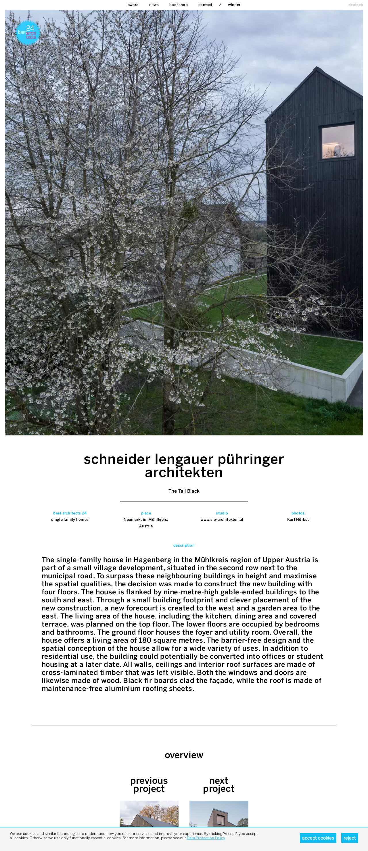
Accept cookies (318, 838)
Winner (234, 5)
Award (133, 5)
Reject (350, 838)
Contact (205, 5)
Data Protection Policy (206, 838)
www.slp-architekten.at (222, 519)
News (154, 5)
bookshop (178, 5)
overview (184, 755)
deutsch (355, 5)
